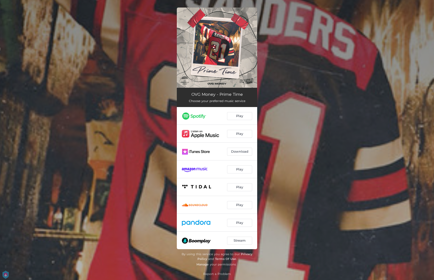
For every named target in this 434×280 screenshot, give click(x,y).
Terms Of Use (225, 259)
